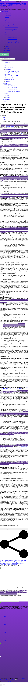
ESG (2, 135)
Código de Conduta (9, 126)
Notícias (4, 616)
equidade (7, 227)
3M (21, 133)
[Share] (1, 684)
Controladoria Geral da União (11, 461)
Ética (1, 129)
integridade (8, 299)
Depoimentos (5, 612)
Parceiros (5, 628)
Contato (4, 632)
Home (4, 610)
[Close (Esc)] (0, 684)
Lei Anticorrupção (4, 432)
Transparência (13, 444)
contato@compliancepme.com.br (7, 1)
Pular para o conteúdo (4, 0)
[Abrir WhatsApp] (25, 682)
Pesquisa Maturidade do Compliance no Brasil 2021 (14, 388)
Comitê (18, 390)
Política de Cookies (10, 679)
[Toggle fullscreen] (3, 684)
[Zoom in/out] (4, 684)
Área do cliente (4, 54)
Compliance (6, 144)
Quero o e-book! (3, 597)
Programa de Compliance (14, 590)
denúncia (21, 411)
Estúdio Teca (9, 681)
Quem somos (5, 627)
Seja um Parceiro (6, 630)
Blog (4, 614)
